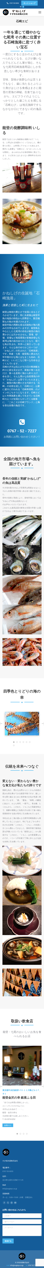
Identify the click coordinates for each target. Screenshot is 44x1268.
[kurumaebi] (22, 723)
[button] (14, 742)
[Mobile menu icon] (40, 12)
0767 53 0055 (14, 3)
